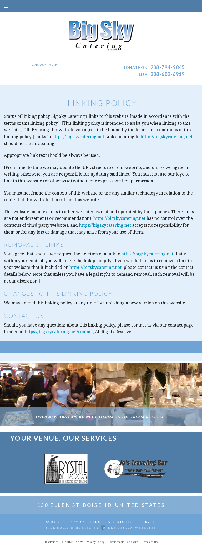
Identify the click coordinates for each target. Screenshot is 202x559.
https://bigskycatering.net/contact (59, 331)
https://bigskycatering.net (78, 136)
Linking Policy (72, 542)
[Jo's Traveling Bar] (136, 468)
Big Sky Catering (81, 522)
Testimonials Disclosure (123, 542)
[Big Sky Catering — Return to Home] (101, 36)
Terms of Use (150, 542)
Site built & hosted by (101, 527)
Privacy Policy (95, 542)
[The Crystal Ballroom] (66, 468)
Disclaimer (51, 542)
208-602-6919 (167, 74)
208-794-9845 (167, 67)
